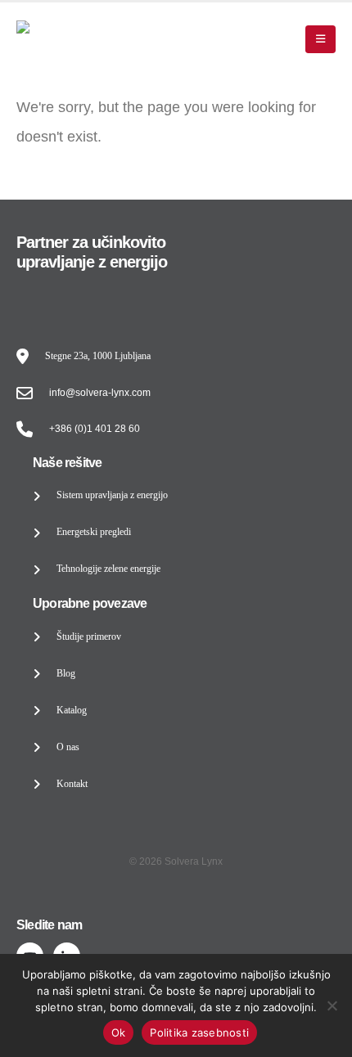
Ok (118, 1032)
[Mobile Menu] (320, 39)
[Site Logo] (66, 39)
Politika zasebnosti (199, 1032)
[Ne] (331, 1005)
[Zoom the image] (69, 297)
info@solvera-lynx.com (100, 392)
